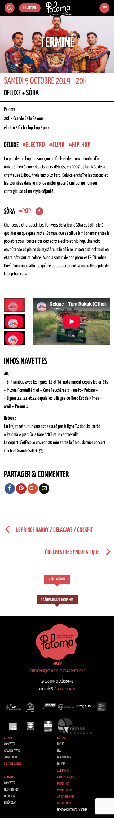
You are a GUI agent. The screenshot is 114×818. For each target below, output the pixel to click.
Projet (60, 744)
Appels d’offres (65, 797)
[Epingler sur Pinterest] (21, 488)
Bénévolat (10, 802)
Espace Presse (64, 790)
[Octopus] (84, 706)
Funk (58, 145)
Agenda (8, 738)
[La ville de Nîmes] (31, 726)
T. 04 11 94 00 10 (65, 689)
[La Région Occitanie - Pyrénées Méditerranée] (101, 706)
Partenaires (64, 757)
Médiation (9, 796)
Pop (26, 211)
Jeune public (11, 757)
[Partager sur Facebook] (10, 488)
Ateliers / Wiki (12, 750)
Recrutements (65, 803)
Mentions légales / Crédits (72, 810)
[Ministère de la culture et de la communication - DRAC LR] (48, 726)
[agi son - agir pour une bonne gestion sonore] (13, 706)
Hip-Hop (81, 145)
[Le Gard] (13, 726)
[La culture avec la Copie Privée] (66, 706)
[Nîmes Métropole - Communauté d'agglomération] (75, 726)
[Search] (10, 8)
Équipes (61, 764)
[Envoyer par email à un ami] (44, 488)
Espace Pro (63, 784)
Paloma (61, 738)
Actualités (63, 770)
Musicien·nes (11, 789)
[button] (104, 8)
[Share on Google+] (33, 488)
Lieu (59, 750)
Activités (9, 777)
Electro (35, 145)
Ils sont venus (12, 764)
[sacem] (48, 706)
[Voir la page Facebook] (39, 211)
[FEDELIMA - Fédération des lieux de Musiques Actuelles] (31, 706)
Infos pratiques (66, 777)
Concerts (9, 744)
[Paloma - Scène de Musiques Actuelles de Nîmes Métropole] (59, 9)
